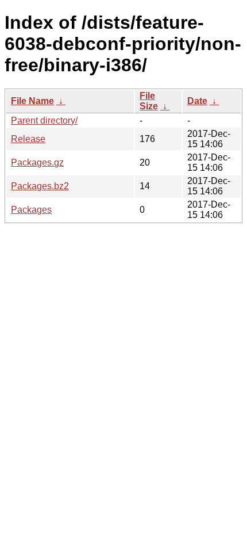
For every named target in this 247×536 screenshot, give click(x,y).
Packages (31, 210)
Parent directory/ (44, 120)
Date (197, 101)
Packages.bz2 (40, 186)
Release (28, 139)
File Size (149, 101)
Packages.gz (37, 162)
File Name (32, 101)
